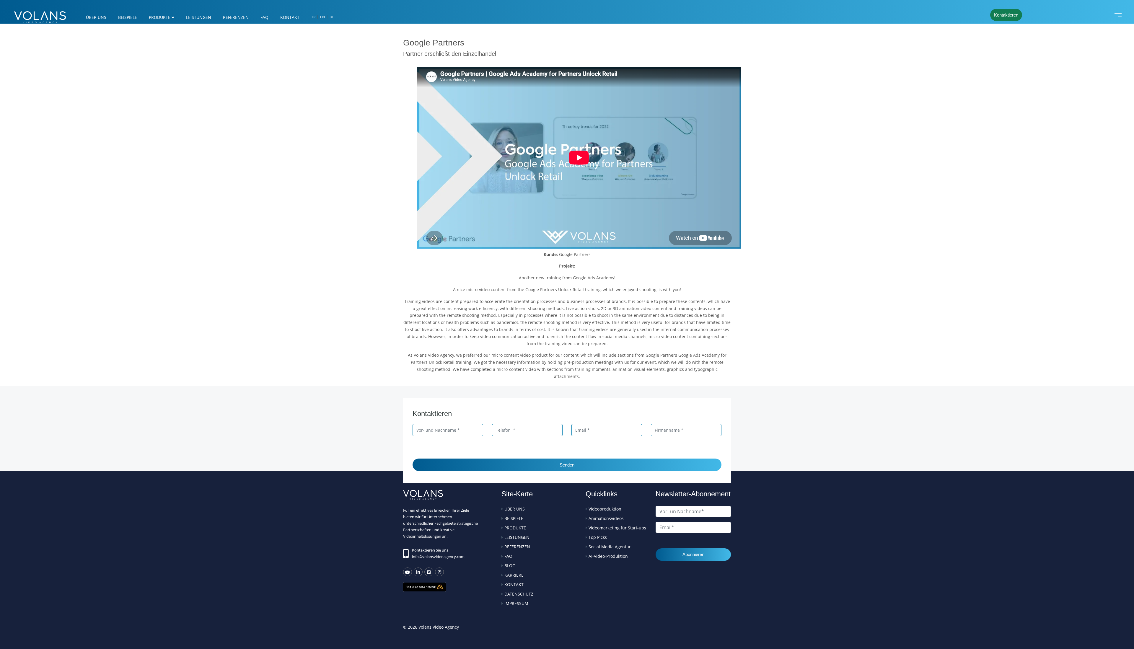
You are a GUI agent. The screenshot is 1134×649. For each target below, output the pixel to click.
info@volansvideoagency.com (438, 556)
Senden (567, 464)
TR (313, 16)
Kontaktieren (1006, 14)
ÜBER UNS (96, 17)
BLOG (509, 565)
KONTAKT (289, 17)
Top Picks (598, 537)
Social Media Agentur (610, 546)
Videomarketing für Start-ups (617, 528)
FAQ (264, 17)
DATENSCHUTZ (518, 594)
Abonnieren (693, 554)
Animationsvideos (606, 518)
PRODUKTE (159, 17)
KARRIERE (514, 575)
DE (332, 16)
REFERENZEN (236, 17)
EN (322, 16)
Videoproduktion (605, 509)
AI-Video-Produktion (608, 556)
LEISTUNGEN (198, 17)
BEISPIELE (127, 17)
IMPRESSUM (516, 603)
